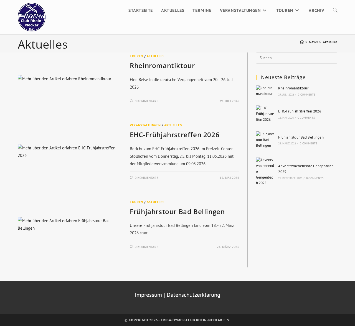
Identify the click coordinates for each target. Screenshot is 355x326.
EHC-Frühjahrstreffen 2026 (174, 134)
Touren (136, 56)
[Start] (302, 42)
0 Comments (306, 94)
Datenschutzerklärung (193, 295)
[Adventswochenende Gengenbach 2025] (265, 171)
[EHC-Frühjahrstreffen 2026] (265, 113)
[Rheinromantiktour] (265, 91)
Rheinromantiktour (162, 65)
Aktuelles (330, 42)
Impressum (149, 295)
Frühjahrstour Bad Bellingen (177, 211)
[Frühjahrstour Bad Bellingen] (265, 140)
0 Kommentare (146, 101)
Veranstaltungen (145, 125)
